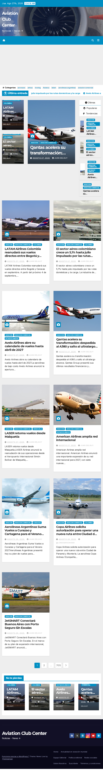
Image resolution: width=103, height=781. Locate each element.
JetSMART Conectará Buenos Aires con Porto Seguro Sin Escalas (22, 624)
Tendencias (91, 113)
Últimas (91, 102)
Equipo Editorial (60, 758)
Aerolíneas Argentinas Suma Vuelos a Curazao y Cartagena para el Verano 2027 (25, 532)
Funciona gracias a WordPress (15, 756)
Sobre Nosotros (60, 763)
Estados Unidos (91, 170)
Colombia (8, 103)
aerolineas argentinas (67, 88)
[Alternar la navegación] (98, 40)
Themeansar (7, 759)
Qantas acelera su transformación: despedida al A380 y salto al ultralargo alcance (75, 345)
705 (58, 665)
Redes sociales (90, 758)
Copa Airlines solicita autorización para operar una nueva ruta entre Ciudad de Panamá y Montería (77, 532)
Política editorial (75, 758)
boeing (38, 88)
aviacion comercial (85, 88)
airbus (30, 88)
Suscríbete (73, 763)
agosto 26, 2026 (16, 539)
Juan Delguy (36, 158)
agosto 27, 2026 (64, 158)
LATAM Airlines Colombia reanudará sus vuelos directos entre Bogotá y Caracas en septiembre (23, 254)
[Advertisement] (51, 65)
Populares (91, 108)
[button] (93, 40)
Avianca (46, 88)
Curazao (37, 522)
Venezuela (37, 429)
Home (56, 752)
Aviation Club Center (10, 19)
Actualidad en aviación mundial (74, 752)
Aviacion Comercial (12, 100)
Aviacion (57, 143)
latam (54, 88)
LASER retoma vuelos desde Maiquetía (68, 153)
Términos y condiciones (90, 763)
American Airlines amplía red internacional (77, 438)
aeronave (21, 88)
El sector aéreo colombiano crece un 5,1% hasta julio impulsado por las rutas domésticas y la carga (75, 254)
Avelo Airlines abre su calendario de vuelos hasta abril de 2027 (24, 346)
